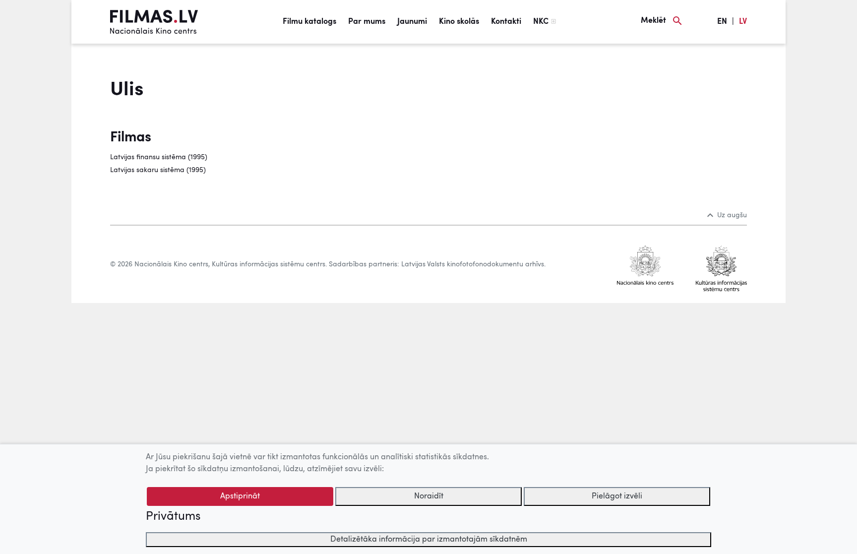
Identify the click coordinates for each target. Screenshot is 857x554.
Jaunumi (412, 22)
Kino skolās (459, 22)
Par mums (366, 22)
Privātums (173, 517)
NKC (541, 22)
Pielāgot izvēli (617, 496)
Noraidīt (428, 496)
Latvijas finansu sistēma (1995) (158, 157)
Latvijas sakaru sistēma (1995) (158, 170)
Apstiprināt (240, 496)
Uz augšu (732, 215)
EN (722, 22)
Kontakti (506, 22)
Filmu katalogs (309, 22)
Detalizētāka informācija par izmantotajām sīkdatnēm (428, 540)
